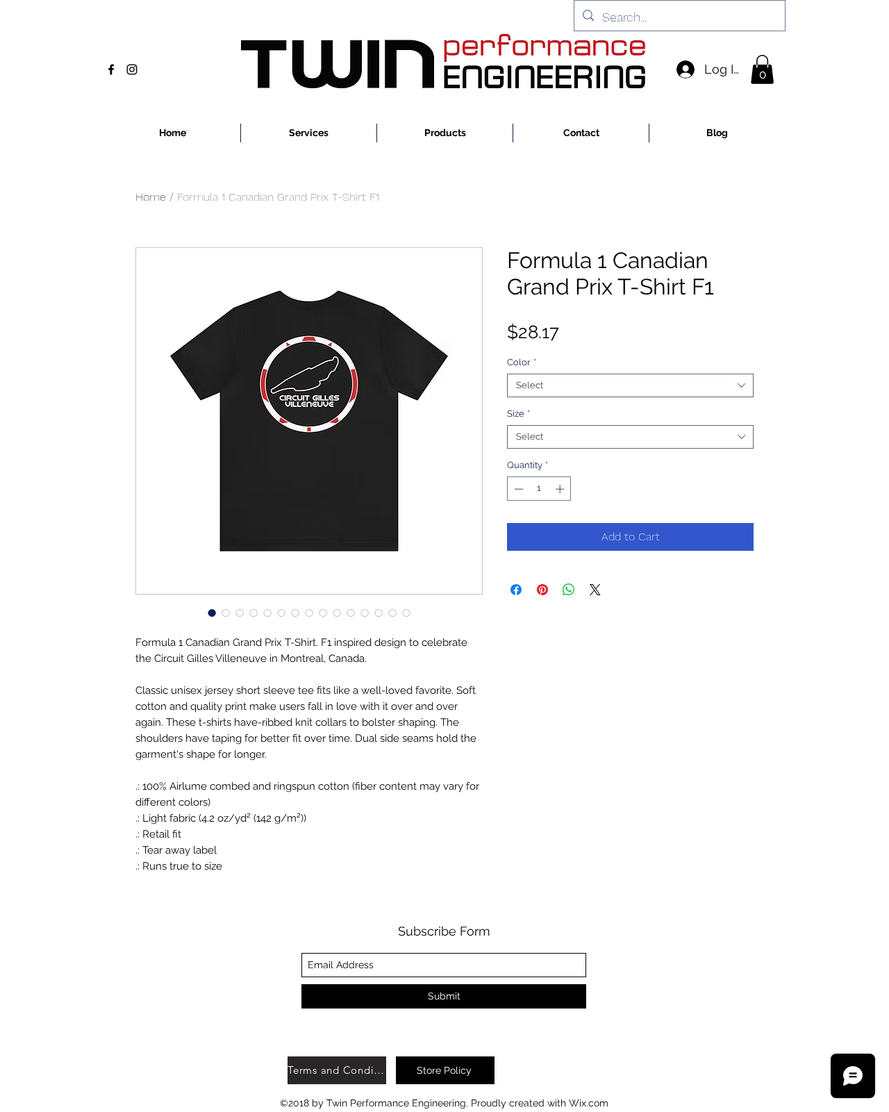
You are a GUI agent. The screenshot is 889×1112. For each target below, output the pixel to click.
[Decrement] (517, 489)
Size (518, 413)
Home (150, 197)
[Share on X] (595, 589)
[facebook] (111, 69)
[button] (762, 69)
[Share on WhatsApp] (568, 589)
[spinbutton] (539, 489)
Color (521, 362)
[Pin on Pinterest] (542, 589)
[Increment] (561, 489)
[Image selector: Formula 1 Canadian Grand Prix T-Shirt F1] (212, 613)
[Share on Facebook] (516, 589)
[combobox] (630, 385)
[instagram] (132, 69)
